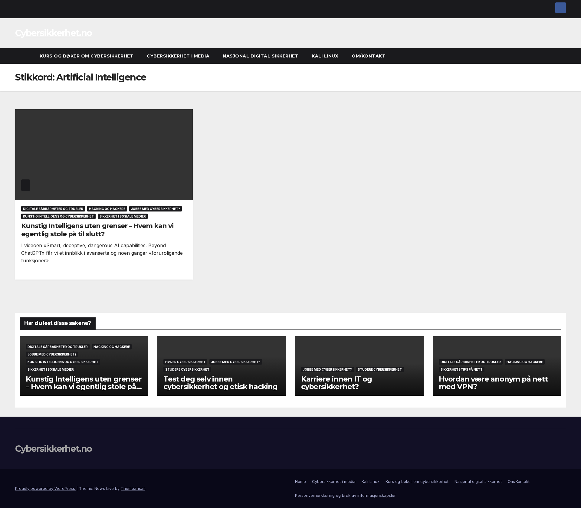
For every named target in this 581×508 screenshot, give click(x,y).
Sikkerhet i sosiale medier (123, 216)
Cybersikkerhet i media (178, 56)
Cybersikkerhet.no (53, 33)
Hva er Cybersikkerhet (185, 362)
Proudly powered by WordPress (45, 488)
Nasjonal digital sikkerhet (260, 56)
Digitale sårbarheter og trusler (53, 209)
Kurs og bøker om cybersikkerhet (87, 56)
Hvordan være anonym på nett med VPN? (493, 383)
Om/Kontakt (369, 56)
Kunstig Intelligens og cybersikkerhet (58, 216)
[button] (561, 56)
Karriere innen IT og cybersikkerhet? (336, 383)
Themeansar (133, 488)
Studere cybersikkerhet (187, 369)
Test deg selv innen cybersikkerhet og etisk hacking (220, 383)
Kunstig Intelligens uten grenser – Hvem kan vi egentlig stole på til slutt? (97, 230)
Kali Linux (325, 56)
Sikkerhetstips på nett (462, 369)
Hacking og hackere (107, 209)
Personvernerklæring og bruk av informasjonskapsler (345, 495)
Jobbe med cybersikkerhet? (155, 209)
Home (300, 481)
